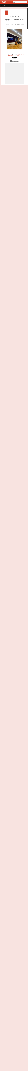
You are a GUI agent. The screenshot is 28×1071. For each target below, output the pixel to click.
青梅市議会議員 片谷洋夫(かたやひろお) (16, 54)
